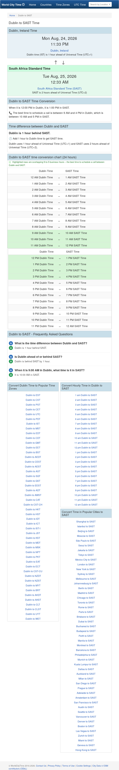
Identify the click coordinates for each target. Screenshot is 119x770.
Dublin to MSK (33, 547)
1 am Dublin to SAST (86, 395)
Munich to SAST (86, 659)
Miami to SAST (86, 740)
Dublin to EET (33, 447)
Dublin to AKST (33, 599)
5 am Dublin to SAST (86, 414)
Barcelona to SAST (86, 650)
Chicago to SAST (86, 597)
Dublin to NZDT (33, 576)
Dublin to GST (33, 480)
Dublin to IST (33, 423)
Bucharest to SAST (86, 626)
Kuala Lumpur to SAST (86, 664)
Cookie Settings (83, 765)
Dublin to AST (33, 471)
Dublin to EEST (33, 485)
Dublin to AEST (33, 466)
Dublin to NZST (33, 580)
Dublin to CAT (33, 499)
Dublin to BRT (33, 590)
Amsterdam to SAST (86, 697)
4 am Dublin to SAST (86, 409)
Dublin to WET (33, 618)
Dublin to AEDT (33, 457)
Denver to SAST (86, 721)
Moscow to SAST (86, 536)
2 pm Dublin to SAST (86, 457)
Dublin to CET (33, 409)
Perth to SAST (86, 635)
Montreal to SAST (86, 645)
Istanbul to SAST (86, 526)
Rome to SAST (86, 607)
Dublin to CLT (33, 604)
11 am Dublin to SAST (86, 442)
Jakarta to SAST (86, 550)
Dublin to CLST (33, 609)
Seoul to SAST (86, 545)
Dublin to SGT (33, 476)
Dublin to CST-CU (33, 571)
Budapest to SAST (86, 631)
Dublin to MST (33, 428)
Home (33, 4)
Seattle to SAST (86, 712)
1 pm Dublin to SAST (86, 452)
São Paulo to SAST (86, 540)
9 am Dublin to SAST (86, 433)
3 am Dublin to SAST (86, 404)
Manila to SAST (86, 640)
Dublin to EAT (33, 561)
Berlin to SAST (86, 588)
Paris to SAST (86, 612)
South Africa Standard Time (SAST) (59, 88)
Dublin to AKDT (33, 595)
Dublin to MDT (33, 542)
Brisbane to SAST (86, 616)
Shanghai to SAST (86, 521)
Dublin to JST (33, 533)
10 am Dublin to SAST (86, 438)
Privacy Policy (54, 765)
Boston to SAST (86, 726)
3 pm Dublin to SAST (86, 461)
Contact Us (41, 765)
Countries (46, 4)
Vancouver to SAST (86, 716)
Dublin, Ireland (59, 50)
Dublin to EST (33, 395)
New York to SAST (86, 569)
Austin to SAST (86, 707)
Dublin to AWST (33, 495)
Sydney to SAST (86, 574)
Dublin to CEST (33, 461)
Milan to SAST (86, 678)
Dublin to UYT (33, 614)
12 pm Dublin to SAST (86, 447)
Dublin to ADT (33, 490)
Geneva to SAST (86, 745)
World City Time (12, 5)
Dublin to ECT (33, 566)
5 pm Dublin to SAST (86, 471)
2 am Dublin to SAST (86, 400)
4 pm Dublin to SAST (86, 466)
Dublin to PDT (33, 419)
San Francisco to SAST (86, 702)
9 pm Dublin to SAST (86, 490)
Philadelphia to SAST (86, 654)
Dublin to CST (33, 400)
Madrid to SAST (86, 593)
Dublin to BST (33, 452)
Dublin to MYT (33, 585)
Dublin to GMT (33, 442)
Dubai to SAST (86, 621)
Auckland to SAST (85, 673)
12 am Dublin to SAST (86, 504)
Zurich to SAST (86, 735)
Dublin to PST (33, 404)
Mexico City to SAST (86, 559)
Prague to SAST (86, 688)
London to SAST (86, 564)
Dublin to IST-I (33, 528)
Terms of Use (68, 765)
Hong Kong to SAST (86, 750)
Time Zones (63, 4)
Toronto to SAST (86, 602)
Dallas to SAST (86, 669)
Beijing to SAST (86, 531)
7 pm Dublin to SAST (86, 480)
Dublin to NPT (33, 552)
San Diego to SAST (86, 683)
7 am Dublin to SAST (86, 423)
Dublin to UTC (33, 414)
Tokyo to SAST (86, 554)
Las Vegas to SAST (86, 731)
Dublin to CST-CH (33, 504)
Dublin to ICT (33, 523)
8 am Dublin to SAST (86, 428)
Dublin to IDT (33, 518)
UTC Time (80, 4)
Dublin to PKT (33, 557)
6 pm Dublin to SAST (86, 476)
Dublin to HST (33, 514)
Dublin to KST (33, 538)
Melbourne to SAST (86, 578)
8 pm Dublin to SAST (86, 485)
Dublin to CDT (33, 438)
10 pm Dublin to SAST (86, 495)
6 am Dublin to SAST (86, 419)
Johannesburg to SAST (86, 583)
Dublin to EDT (33, 433)
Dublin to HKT (33, 509)
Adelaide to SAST (86, 693)
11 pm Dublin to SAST (86, 499)
